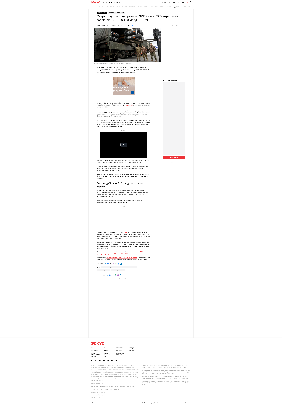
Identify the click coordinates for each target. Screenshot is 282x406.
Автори (106, 350)
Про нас (119, 350)
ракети (134, 267)
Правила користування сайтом (95, 354)
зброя (104, 267)
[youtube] (103, 360)
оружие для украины (118, 270)
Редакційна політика (120, 353)
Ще (189, 7)
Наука (151, 7)
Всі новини (101, 7)
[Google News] (117, 2)
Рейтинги (181, 2)
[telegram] (99, 360)
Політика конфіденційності (150, 403)
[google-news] (111, 360)
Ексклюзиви (111, 7)
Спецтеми (172, 2)
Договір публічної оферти (107, 354)
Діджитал (177, 7)
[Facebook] (104, 2)
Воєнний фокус (102, 12)
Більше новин (174, 157)
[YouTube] (111, 2)
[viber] (107, 360)
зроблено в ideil (187, 402)
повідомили (129, 105)
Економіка (169, 7)
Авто (184, 7)
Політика (132, 7)
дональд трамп (114, 267)
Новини (93, 348)
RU (187, 2)
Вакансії (132, 350)
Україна (139, 7)
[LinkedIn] (119, 2)
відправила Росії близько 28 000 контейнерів (121, 257)
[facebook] (91, 360)
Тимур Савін (101, 25)
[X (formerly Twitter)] (106, 2)
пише (125, 232)
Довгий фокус (95, 350)
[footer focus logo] (97, 343)
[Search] (190, 2)
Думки (164, 2)
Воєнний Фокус (122, 7)
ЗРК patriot (125, 267)
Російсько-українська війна (116, 12)
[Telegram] (109, 2)
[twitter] (95, 360)
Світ (145, 7)
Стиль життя (159, 7)
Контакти (161, 403)
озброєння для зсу (103, 270)
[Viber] (114, 2)
